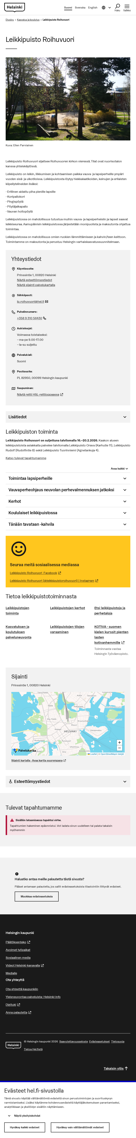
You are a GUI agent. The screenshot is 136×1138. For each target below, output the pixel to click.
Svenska (80, 7)
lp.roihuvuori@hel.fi (33, 301)
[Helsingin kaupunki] (13, 1045)
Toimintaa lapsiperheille (30, 478)
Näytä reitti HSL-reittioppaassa (40, 394)
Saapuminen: (25, 388)
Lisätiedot (17, 417)
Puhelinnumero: (27, 312)
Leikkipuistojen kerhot (67, 608)
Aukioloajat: (25, 328)
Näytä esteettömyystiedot (34, 280)
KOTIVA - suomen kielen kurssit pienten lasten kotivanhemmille (112, 634)
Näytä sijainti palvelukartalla (36, 285)
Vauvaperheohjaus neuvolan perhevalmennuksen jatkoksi (61, 490)
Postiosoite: (25, 371)
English (92, 7)
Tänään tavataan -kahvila (31, 524)
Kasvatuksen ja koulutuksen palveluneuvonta (18, 631)
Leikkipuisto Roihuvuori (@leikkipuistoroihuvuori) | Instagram (54, 581)
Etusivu (10, 19)
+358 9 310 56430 (32, 318)
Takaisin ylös (114, 1068)
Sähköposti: (25, 295)
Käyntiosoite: (25, 268)
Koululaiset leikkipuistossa (32, 512)
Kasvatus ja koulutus (28, 19)
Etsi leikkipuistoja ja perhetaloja (109, 610)
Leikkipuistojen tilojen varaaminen (67, 629)
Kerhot (14, 501)
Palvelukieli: (25, 355)
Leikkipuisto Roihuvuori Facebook (36, 573)
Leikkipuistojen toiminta (17, 610)
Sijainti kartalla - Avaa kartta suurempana (37, 760)
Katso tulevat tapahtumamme (26, 458)
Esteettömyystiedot (32, 781)
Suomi (68, 7)
